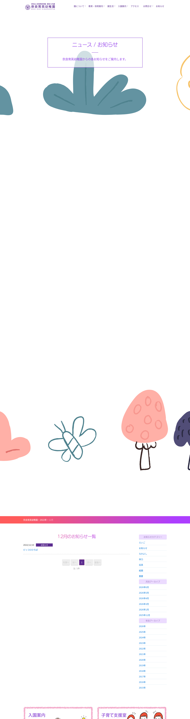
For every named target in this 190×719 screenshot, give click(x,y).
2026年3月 (144, 603)
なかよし (143, 553)
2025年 (142, 631)
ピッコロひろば (30, 549)
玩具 (141, 564)
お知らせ (160, 6)
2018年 (142, 670)
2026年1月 (144, 609)
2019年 (142, 665)
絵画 (141, 570)
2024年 (142, 637)
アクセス (135, 6)
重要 (141, 575)
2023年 (142, 642)
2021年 (142, 654)
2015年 (142, 687)
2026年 (142, 626)
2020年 (142, 659)
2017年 (142, 676)
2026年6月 (144, 587)
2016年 (142, 682)
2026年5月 (144, 592)
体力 (141, 559)
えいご (142, 542)
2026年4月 (144, 598)
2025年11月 (144, 615)
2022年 (142, 648)
